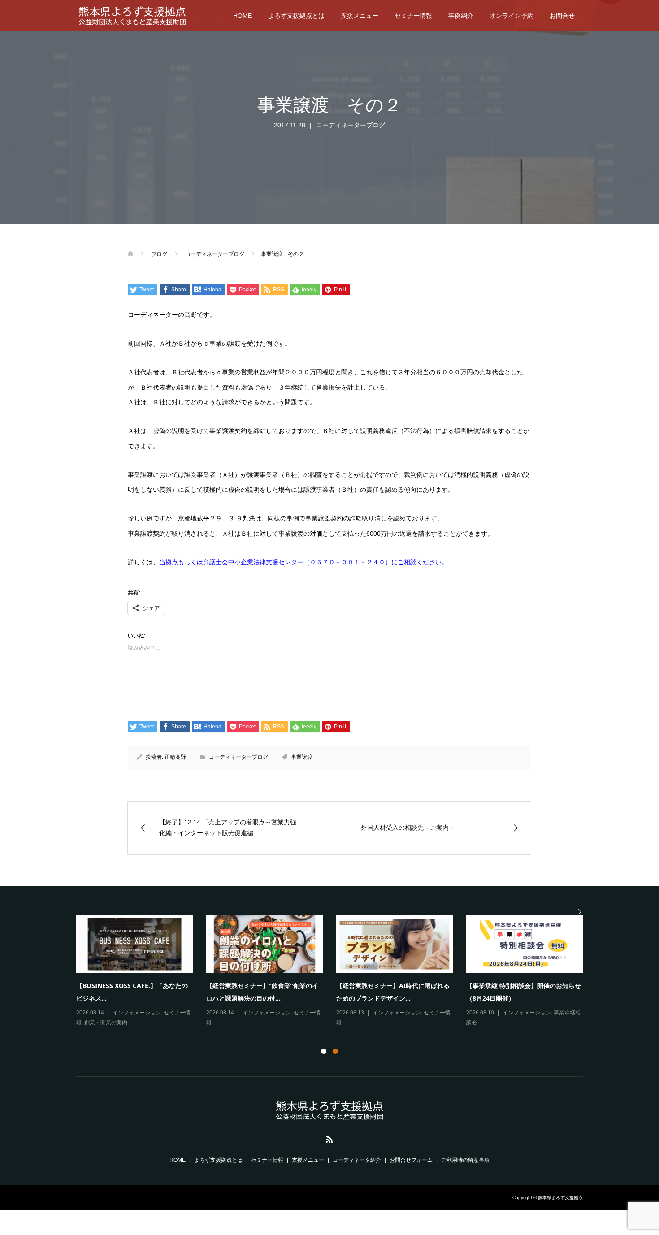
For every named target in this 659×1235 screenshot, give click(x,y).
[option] (336, 971)
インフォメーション (137, 1013)
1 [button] (323, 1051)
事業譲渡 (301, 757)
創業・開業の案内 (105, 1022)
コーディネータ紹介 (357, 1160)
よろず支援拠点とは (296, 15)
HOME (242, 15)
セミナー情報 (413, 15)
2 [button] (335, 1051)
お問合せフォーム (411, 1160)
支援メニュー (359, 15)
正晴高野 (175, 757)
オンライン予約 (511, 15)
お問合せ (562, 15)
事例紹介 (460, 15)
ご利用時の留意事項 (465, 1160)
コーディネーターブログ (350, 125)
